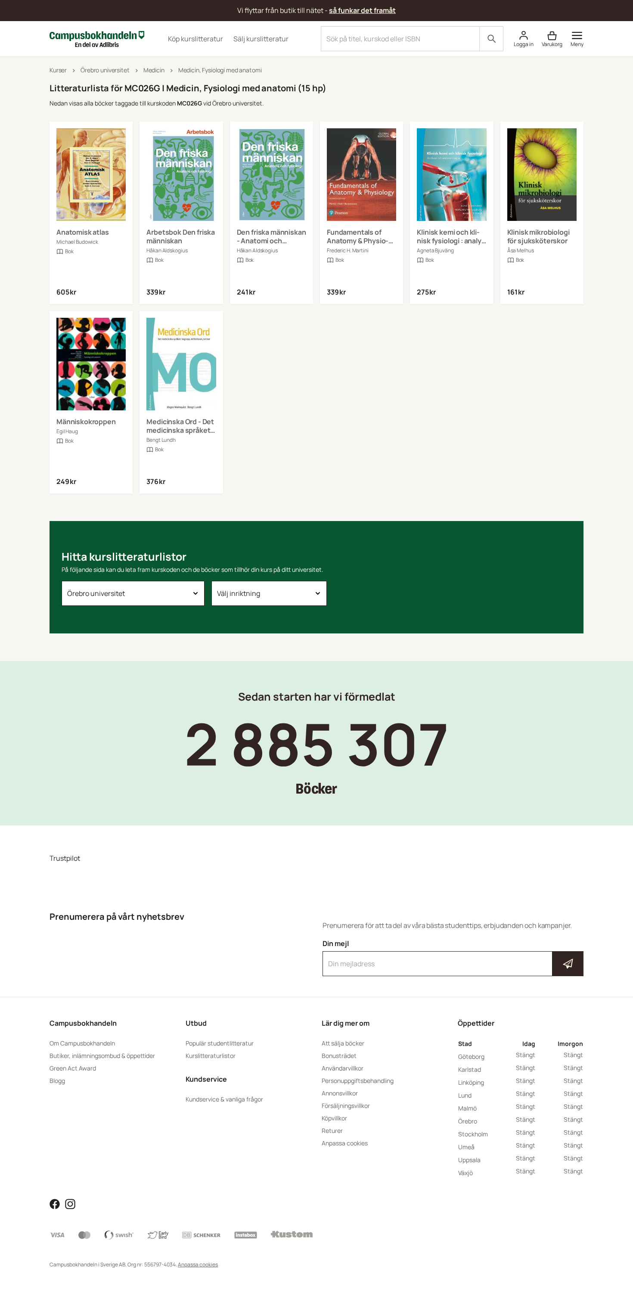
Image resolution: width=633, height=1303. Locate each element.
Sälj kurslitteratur (261, 38)
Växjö (465, 1173)
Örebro (467, 1121)
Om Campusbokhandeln (82, 1043)
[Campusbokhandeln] (97, 38)
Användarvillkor (342, 1068)
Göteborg (471, 1056)
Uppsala (469, 1160)
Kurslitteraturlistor (211, 1056)
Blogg (57, 1081)
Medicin (153, 70)
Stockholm (473, 1134)
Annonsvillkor (340, 1093)
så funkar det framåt (362, 10)
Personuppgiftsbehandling (358, 1081)
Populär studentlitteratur (220, 1043)
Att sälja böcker (343, 1043)
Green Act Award (73, 1068)
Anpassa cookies (345, 1143)
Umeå (466, 1147)
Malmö (467, 1108)
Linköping (471, 1082)
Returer (332, 1130)
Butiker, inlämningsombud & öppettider (102, 1056)
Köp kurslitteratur (195, 38)
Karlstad (469, 1069)
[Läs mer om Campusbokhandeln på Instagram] (70, 1203)
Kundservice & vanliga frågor (224, 1099)
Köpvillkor (334, 1118)
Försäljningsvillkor (346, 1105)
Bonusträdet (339, 1056)
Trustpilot (65, 858)
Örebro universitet (105, 70)
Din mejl (453, 956)
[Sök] (491, 38)
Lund (465, 1095)
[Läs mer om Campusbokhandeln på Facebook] (55, 1203)
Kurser (58, 70)
